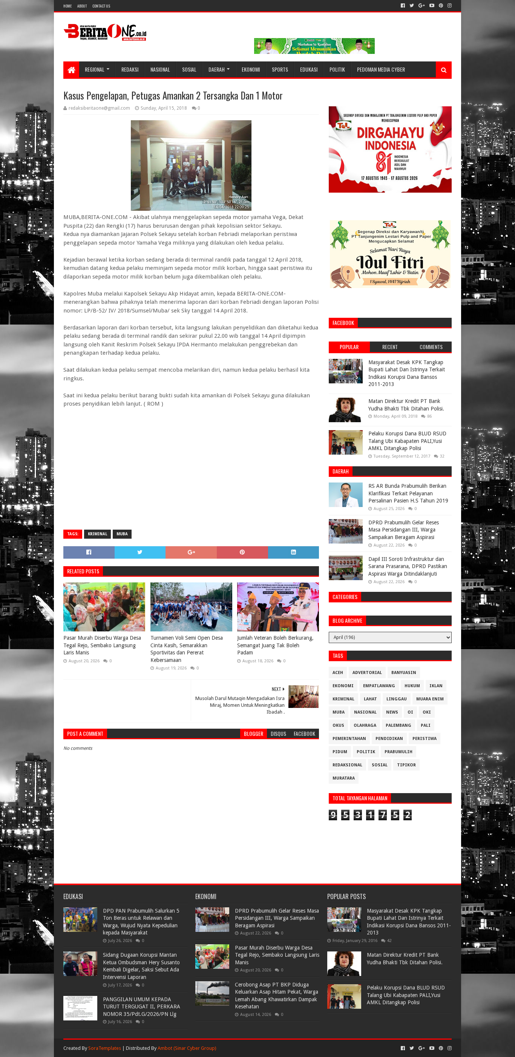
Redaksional (347, 765)
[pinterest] (440, 5)
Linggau (396, 699)
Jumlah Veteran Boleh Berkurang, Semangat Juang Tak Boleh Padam (275, 645)
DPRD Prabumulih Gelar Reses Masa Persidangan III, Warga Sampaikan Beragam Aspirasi (403, 529)
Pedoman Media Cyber (381, 69)
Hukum (412, 685)
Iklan (436, 685)
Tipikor (406, 765)
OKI (427, 712)
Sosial (189, 69)
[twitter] (411, 5)
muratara (344, 778)
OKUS (338, 725)
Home (67, 6)
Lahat (370, 699)
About (82, 6)
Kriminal (97, 534)
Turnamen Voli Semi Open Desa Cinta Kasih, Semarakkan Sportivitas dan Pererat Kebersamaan (186, 649)
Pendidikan (389, 738)
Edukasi (308, 69)
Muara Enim (430, 699)
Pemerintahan (349, 738)
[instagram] (449, 5)
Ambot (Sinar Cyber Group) (187, 1048)
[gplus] (421, 5)
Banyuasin (403, 672)
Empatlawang (379, 685)
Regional (94, 69)
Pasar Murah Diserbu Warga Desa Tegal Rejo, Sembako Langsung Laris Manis (102, 645)
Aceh (338, 672)
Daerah (216, 69)
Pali (426, 725)
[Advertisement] (191, 469)
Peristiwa (424, 738)
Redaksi (129, 69)
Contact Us (101, 6)
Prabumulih (398, 751)
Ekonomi (251, 69)
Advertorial (367, 672)
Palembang (398, 725)
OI (410, 712)
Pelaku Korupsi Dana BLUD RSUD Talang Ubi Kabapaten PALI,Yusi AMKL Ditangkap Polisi (407, 440)
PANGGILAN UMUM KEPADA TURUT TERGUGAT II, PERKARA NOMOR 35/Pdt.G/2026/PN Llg (141, 1006)
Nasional (160, 69)
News (392, 712)
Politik (337, 69)
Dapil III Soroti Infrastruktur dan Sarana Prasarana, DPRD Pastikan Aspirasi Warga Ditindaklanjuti (407, 566)
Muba (122, 534)
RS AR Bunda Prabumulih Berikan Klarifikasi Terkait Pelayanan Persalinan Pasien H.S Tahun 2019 (408, 493)
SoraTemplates (104, 1048)
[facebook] (402, 5)
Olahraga (365, 725)
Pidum (340, 751)
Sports (280, 69)
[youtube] (432, 5)
